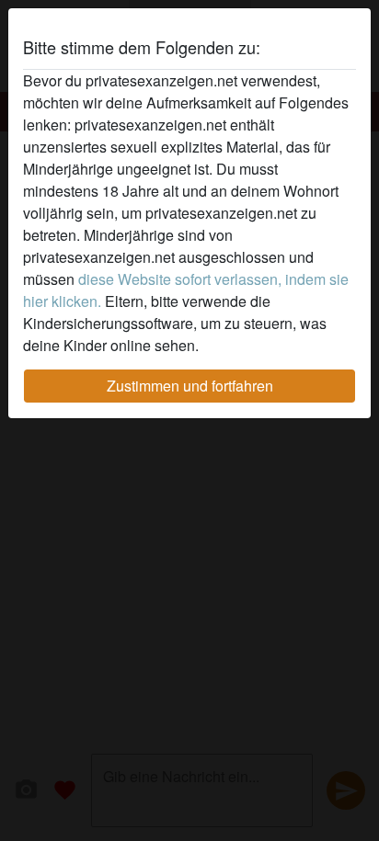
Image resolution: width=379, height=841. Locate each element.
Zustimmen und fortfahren (190, 385)
